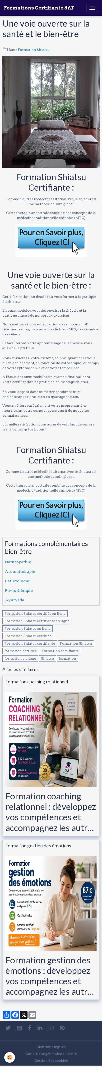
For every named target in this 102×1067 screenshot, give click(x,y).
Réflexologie (17, 581)
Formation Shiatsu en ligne (28, 628)
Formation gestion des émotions (38, 845)
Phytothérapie (19, 590)
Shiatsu (47, 658)
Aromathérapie (20, 571)
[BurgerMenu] (92, 8)
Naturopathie (18, 562)
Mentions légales (51, 1047)
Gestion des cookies (51, 1060)
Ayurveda (14, 600)
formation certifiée (21, 651)
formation (67, 658)
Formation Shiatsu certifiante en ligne (37, 621)
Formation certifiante (60, 651)
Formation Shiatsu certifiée (28, 636)
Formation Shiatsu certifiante (30, 643)
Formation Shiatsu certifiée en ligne (35, 613)
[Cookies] (9, 1057)
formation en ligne (20, 658)
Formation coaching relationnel (36, 681)
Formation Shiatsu (34, 50)
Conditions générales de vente (51, 1054)
